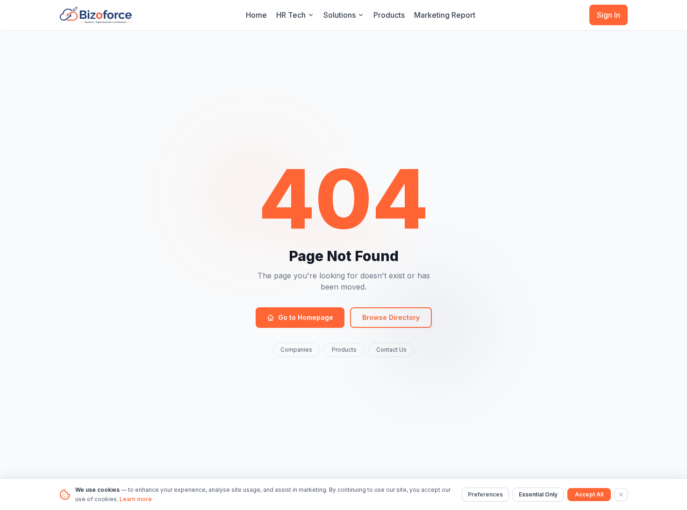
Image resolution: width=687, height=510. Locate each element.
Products (389, 15)
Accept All (589, 494)
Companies (296, 349)
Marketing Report (444, 15)
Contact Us (391, 349)
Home (256, 15)
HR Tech (291, 15)
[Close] (621, 494)
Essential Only (538, 494)
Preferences (485, 494)
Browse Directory (391, 317)
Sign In (608, 15)
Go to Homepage (305, 317)
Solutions (339, 15)
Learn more (136, 499)
